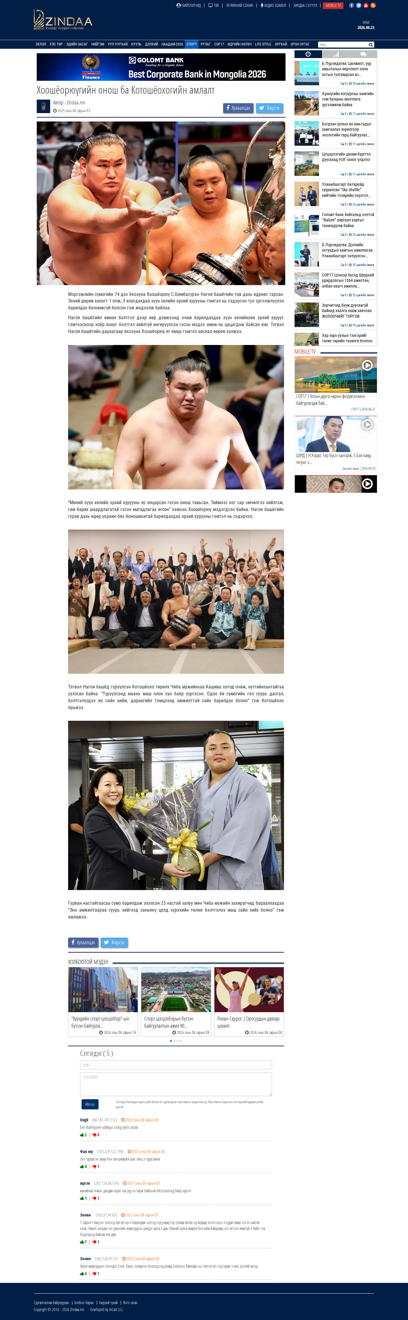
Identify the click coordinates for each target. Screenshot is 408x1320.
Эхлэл (41, 44)
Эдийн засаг (77, 44)
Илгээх (90, 1104)
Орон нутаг (300, 44)
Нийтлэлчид (191, 5)
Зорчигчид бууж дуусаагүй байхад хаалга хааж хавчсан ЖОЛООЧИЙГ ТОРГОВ (348, 311)
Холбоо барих (84, 1302)
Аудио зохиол (274, 5)
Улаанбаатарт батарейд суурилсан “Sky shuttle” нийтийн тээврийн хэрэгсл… (348, 190)
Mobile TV (333, 5)
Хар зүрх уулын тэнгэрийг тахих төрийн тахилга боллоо (348, 338)
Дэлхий (151, 44)
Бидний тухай (108, 1302)
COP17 (219, 44)
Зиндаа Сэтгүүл (305, 5)
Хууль (136, 44)
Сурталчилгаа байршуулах (51, 1302)
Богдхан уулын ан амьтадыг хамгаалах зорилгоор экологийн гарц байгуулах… (348, 129)
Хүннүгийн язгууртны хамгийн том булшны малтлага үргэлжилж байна (348, 99)
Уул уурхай (118, 44)
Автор (58, 102)
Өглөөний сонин (239, 5)
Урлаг (205, 44)
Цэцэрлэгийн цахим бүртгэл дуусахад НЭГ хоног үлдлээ (348, 157)
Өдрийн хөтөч (239, 44)
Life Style (263, 44)
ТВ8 (216, 5)
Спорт (192, 44)
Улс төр (56, 44)
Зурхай (281, 44)
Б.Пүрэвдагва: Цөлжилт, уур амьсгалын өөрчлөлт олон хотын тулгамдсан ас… (348, 69)
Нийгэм (97, 44)
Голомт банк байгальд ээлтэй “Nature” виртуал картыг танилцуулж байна (348, 220)
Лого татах (130, 1302)
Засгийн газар (350, 468)
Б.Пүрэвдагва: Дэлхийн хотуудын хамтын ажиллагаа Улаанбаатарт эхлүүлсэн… (348, 250)
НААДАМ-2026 (172, 44)
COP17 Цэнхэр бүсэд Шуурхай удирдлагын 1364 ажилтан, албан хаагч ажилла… (348, 281)
